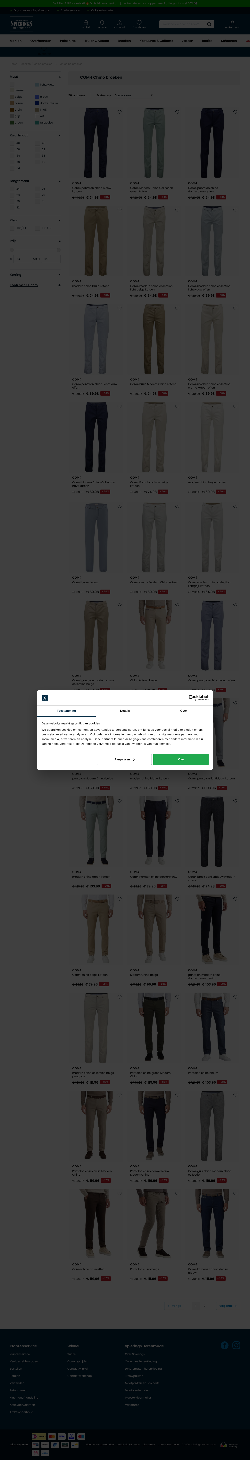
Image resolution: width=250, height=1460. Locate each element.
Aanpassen (122, 759)
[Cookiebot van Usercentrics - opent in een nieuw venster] (191, 698)
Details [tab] (125, 710)
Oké (181, 759)
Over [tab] (183, 710)
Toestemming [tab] (66, 710)
